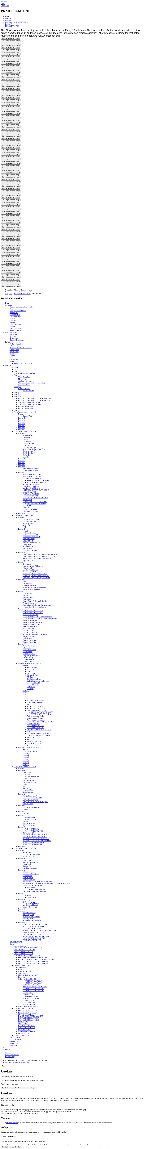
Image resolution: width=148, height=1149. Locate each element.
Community (14, 359)
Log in (3, 4)
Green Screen (27, 583)
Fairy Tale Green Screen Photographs (35, 802)
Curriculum (13, 320)
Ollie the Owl (14, 1041)
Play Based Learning (38, 889)
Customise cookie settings (26, 1088)
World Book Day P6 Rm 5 (32, 920)
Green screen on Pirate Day (32, 537)
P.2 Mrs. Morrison (29, 880)
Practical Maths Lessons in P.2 (33, 885)
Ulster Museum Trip (29, 913)
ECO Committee (15, 1039)
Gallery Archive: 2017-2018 (23, 954)
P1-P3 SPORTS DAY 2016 (32, 983)
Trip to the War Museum (31, 903)
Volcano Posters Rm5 (30, 630)
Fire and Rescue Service (31, 519)
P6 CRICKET (27, 506)
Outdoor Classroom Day (26, 373)
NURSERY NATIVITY (31, 998)
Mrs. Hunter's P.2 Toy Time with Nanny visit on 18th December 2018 (46, 883)
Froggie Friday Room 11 (31, 817)
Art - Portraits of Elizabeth (32, 488)
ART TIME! (27, 507)
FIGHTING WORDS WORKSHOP (35, 498)
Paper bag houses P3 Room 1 (33, 566)
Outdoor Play (27, 548)
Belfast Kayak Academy (31, 646)
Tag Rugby (26, 595)
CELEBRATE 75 (16, 942)
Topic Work (27, 599)
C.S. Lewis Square (29, 825)
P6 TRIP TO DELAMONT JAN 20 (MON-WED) (35, 400)
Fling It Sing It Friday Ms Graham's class (37, 605)
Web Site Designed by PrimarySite (17, 1062)
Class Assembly (28, 593)
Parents (7, 342)
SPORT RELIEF (28, 995)
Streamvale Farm (28, 443)
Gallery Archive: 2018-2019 (23, 952)
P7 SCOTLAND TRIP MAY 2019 (35, 924)
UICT (25, 786)
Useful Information (16, 344)
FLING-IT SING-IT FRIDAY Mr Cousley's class (40, 619)
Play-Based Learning (30, 868)
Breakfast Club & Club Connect (21, 348)
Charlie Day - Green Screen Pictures (35, 574)
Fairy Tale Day (28, 560)
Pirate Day (26, 774)
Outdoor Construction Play (32, 543)
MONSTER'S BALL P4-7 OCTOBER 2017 (33, 963)
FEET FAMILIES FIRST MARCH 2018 (32, 958)
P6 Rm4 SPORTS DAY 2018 (33, 831)
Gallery (12, 944)
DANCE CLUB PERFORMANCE (35, 987)
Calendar (13, 336)
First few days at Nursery (31, 854)
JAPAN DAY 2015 (29, 492)
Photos (25, 582)
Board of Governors (16, 330)
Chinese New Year (29, 823)
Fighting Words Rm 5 (30, 642)
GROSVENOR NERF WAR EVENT (36, 936)
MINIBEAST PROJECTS (32, 476)
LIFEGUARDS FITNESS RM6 (34, 932)
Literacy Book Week (30, 907)
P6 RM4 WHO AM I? (26, 406)
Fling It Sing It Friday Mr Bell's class (35, 601)
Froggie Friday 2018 (30, 796)
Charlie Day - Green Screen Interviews (36, 576)
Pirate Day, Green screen (31, 776)
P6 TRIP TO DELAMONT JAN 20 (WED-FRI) (35, 398)
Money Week (22, 379)
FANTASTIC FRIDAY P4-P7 (33, 989)
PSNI (24, 527)
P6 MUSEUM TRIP (12, 26)
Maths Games (27, 638)
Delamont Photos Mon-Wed (32, 622)
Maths (25, 784)
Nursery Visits (27, 416)
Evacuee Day (27, 901)
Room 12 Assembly (29, 782)
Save (19, 1147)
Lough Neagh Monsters (31, 470)
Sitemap (8, 1053)
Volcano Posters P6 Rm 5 (31, 917)
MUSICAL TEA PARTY (31, 985)
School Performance (16, 328)
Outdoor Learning (20, 946)
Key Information (15, 317)
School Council (15, 1037)
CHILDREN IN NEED (31, 1002)
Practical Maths (28, 804)
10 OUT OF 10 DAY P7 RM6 (33, 926)
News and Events (11, 332)
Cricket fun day (28, 657)
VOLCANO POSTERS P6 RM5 (29, 402)
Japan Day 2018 (28, 915)
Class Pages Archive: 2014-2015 (25, 412)
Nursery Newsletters (17, 340)
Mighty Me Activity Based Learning (35, 587)
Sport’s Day (27, 772)
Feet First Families (29, 780)
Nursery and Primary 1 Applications (22, 307)
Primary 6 (8, 24)
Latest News (14, 334)
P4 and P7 (21, 969)
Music (12, 354)
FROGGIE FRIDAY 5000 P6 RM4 (35, 837)
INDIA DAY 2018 (29, 833)
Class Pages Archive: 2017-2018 (25, 767)
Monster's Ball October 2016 (28, 975)
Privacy (12, 319)
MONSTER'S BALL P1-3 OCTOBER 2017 (33, 961)
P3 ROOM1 (27, 895)
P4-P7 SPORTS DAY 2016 (32, 981)
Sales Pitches (27, 648)
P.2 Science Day (28, 872)
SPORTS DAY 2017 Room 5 (33, 613)
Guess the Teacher (24, 971)
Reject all (5, 1088)
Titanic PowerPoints (29, 650)
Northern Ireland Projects (31, 469)
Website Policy (10, 1057)
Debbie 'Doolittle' (29, 453)
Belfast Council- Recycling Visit (34, 449)
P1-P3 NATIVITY (29, 1000)
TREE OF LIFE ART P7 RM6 (33, 934)
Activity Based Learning (31, 570)
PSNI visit (26, 445)
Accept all (13, 1088)
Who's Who (14, 313)
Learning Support (16, 324)
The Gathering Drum (30, 447)
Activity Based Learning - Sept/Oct (35, 634)
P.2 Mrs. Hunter (28, 878)
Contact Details (15, 315)
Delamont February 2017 (31, 624)
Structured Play (28, 790)
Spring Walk (27, 544)
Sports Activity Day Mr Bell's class (34, 607)
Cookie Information (12, 1055)
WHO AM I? (27, 500)
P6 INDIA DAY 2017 (30, 615)
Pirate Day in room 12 (30, 535)
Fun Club (26, 813)
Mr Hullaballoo (28, 435)
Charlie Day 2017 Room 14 (32, 572)
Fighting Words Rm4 (30, 640)
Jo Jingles (26, 457)
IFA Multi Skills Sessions (31, 589)
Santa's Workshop (24, 385)
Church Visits (27, 652)
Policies (12, 326)
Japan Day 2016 (28, 628)
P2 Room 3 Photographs (31, 874)
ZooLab (25, 439)
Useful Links (14, 361)
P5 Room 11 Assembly (30, 819)
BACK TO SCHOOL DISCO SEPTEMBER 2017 (36, 959)
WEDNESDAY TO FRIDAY (37, 482)
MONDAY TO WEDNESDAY (38, 480)
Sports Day (26, 531)
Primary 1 (17, 371)
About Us (8, 305)
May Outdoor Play (29, 539)
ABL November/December (36, 504)
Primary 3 (17, 387)
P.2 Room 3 (31, 887)
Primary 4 (17, 393)
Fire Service (27, 441)
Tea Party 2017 (23, 967)
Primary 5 (17, 394)
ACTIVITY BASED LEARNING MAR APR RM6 (41, 930)
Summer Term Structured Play (33, 798)
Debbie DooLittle (29, 856)
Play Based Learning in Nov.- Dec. (35, 891)
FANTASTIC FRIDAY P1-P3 (33, 991)
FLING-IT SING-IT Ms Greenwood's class (37, 617)
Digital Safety (14, 352)
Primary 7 (17, 410)
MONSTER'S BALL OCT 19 (24, 950)
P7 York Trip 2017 (29, 654)
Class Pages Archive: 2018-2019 (25, 848)
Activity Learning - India (31, 484)
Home (7, 16)
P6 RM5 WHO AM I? (26, 408)
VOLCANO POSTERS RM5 (33, 845)
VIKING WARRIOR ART (32, 940)
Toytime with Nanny (25, 381)
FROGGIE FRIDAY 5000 (32, 807)
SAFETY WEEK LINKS (23, 363)
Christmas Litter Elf (29, 451)
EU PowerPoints (28, 659)
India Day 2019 (28, 919)
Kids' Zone (13, 1045)
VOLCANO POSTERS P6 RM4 (29, 404)
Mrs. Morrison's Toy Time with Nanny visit (37, 882)
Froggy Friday (27, 778)
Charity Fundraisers (29, 585)
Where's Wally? (28, 568)
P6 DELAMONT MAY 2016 (33, 478)
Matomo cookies (12, 1123)
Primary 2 (17, 375)
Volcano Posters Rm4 (30, 632)
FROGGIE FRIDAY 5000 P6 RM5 (35, 835)
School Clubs (14, 350)
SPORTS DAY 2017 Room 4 (33, 611)
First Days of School (30, 550)
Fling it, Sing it (28, 541)
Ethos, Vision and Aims (18, 311)
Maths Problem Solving (31, 486)
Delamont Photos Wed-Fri (31, 620)
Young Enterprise (28, 603)
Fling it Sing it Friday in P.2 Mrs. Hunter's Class (39, 556)
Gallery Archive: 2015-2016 (27, 979)
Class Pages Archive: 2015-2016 (16, 22)
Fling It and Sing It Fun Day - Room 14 (36, 578)
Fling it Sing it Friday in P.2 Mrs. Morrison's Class (40, 554)
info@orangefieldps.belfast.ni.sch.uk (17, 294)
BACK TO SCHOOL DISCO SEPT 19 (28, 948)
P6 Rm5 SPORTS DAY (31, 829)
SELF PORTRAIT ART (31, 496)
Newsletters (14, 338)
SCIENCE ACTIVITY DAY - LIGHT (36, 490)
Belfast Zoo (27, 455)
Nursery (12, 322)
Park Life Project (28, 597)
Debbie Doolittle (24, 389)
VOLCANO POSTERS (31, 494)
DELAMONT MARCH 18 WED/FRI (36, 839)
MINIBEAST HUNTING (32, 474)
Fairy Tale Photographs (30, 800)
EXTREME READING (31, 996)
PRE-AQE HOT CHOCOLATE (34, 938)
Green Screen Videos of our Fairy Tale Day (37, 558)
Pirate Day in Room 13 (30, 533)
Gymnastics (27, 564)
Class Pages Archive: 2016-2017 (25, 515)
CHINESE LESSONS (30, 511)
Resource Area (28, 792)
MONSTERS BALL (30, 1004)
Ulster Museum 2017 (30, 626)
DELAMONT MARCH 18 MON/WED (37, 841)
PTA (11, 357)
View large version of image (11, 38)
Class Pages (9, 20)
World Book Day (24, 377)
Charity (12, 356)
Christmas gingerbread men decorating (31, 383)
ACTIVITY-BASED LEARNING (35, 502)
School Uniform (15, 346)
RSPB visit (26, 437)
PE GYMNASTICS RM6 (32, 928)
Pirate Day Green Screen (31, 860)
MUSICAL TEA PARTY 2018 (29, 956)
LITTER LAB (28, 993)
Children (8, 18)
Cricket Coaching (29, 636)
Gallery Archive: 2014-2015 (27, 1006)
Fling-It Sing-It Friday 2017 (32, 656)
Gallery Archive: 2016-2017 (23, 965)
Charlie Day (27, 809)
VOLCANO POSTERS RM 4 (33, 843)
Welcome (13, 309)
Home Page (5, 6)
